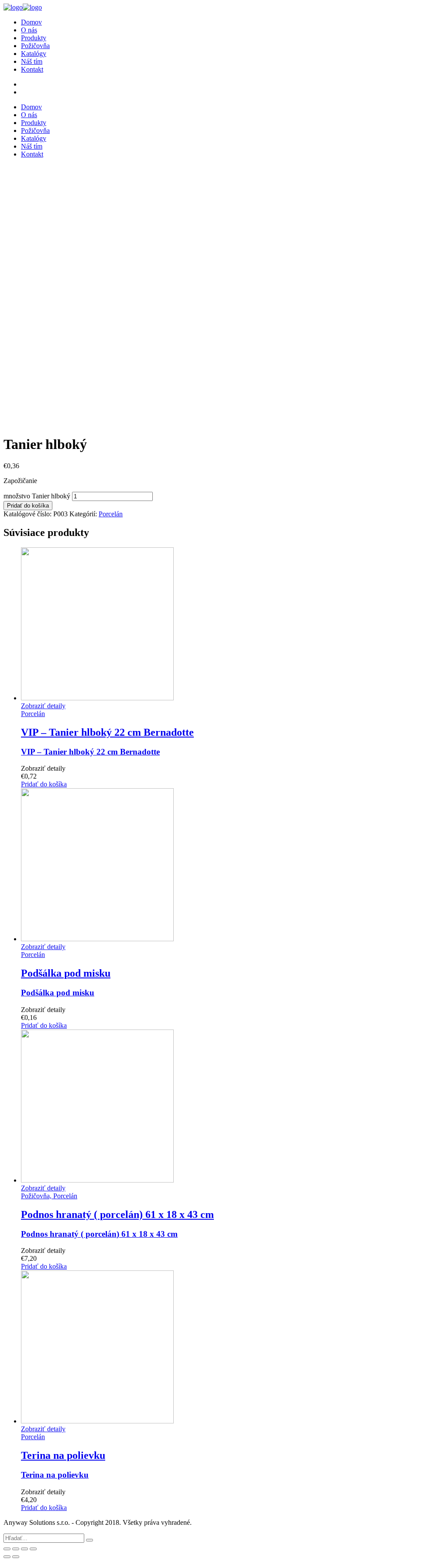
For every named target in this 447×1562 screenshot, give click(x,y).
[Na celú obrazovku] (24, 1549)
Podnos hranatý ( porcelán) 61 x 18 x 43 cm (99, 1233)
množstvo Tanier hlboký (36, 496)
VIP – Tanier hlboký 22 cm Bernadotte (90, 751)
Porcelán (111, 514)
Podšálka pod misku (57, 992)
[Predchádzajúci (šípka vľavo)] (6, 1556)
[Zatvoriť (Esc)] (6, 1549)
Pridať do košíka (28, 505)
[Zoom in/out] (33, 1549)
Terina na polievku (55, 1474)
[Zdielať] (15, 1549)
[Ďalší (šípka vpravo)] (15, 1556)
